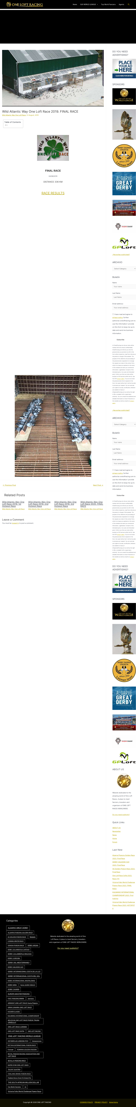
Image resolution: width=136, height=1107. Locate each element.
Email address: (117, 304)
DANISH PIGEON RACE (16, 945)
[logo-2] (124, 227)
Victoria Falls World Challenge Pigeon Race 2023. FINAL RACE (123, 885)
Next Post (98, 485)
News (114, 835)
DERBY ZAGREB (13, 989)
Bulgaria (32, 937)
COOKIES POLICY (86, 1102)
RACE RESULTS (53, 193)
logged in (15, 523)
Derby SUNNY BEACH (27, 985)
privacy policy (117, 317)
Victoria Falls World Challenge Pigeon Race (24, 1091)
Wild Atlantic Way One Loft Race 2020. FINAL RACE (91, 504)
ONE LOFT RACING (34, 1031)
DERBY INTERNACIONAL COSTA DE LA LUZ (24, 971)
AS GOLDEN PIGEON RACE (17, 937)
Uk (25, 1087)
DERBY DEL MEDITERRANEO (18, 963)
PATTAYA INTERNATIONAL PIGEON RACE (22, 1045)
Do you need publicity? (121, 815)
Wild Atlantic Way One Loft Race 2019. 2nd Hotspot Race (39, 504)
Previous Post (9, 485)
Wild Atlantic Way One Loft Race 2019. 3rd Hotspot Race (65, 504)
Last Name (116, 293)
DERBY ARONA (33, 945)
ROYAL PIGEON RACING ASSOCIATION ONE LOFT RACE (24, 1055)
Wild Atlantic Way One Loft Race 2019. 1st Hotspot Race (13, 504)
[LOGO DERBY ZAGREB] (124, 156)
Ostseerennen (37, 1041)
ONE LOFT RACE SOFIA (16, 1031)
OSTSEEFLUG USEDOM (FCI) (18, 1041)
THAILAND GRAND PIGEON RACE (19, 1074)
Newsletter (116, 831)
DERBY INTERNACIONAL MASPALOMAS (21, 980)
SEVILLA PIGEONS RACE (17, 1061)
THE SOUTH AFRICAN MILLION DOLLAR (23, 1082)
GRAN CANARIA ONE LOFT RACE (20, 1007)
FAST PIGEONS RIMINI (16, 998)
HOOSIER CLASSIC (14, 1011)
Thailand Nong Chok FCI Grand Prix (19, 1078)
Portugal (10, 1049)
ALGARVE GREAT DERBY (18, 928)
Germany (31, 998)
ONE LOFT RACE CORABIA (17, 1027)
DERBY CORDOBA (14, 958)
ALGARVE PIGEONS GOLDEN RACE (20, 932)
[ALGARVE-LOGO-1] (124, 183)
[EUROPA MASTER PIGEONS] (124, 208)
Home (114, 838)
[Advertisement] (68, 25)
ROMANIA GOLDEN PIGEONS (27, 1049)
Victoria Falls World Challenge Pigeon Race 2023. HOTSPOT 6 (123, 905)
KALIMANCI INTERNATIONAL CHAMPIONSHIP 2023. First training (123, 895)
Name (114, 283)
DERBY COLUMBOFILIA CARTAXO (19, 949)
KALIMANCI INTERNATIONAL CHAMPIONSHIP (23, 1016)
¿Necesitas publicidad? (121, 255)
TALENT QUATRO (14, 1069)
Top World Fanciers (14, 1087)
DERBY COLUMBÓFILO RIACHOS (19, 954)
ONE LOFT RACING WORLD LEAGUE (24, 1036)
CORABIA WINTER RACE (16, 941)
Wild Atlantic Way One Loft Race (14, 115)
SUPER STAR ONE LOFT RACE (18, 1065)
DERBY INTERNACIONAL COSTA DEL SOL (24, 976)
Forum (114, 842)
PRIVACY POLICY (101, 1102)
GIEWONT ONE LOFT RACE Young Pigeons (23, 1003)
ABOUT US (116, 828)
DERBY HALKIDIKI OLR (15, 967)
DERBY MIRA (12, 985)
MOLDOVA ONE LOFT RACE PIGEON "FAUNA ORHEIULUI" (23, 1021)
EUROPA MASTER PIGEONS (19, 994)
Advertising (113, 1102)
